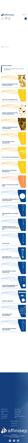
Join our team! (4, 414)
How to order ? (18, 411)
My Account (17, 413)
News (2, 413)
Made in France (4, 411)
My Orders (17, 414)
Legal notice (4, 418)
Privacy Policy (4, 416)
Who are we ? (4, 409)
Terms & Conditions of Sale (20, 417)
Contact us (14, 426)
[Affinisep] (7, 15)
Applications (14, 421)
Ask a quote (17, 409)
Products (14, 423)
